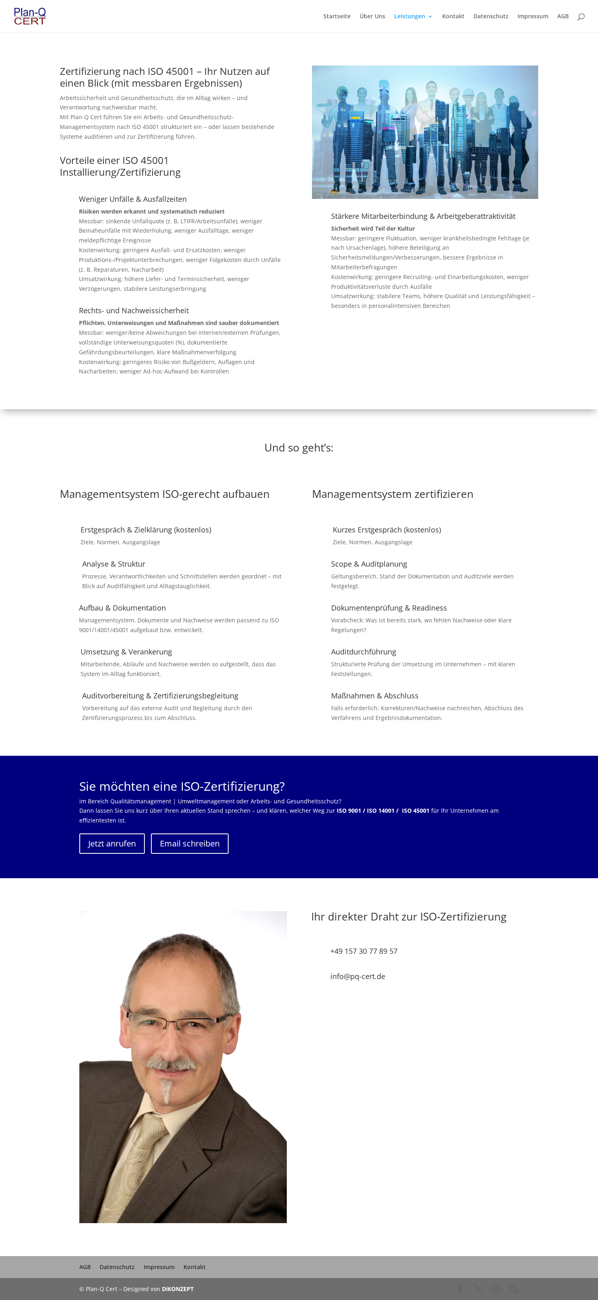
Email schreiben (190, 843)
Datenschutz (491, 16)
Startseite (337, 16)
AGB (563, 16)
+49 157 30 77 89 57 (363, 951)
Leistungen (409, 16)
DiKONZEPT (178, 1289)
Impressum (532, 16)
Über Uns (372, 16)
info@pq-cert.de (357, 976)
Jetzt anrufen (112, 843)
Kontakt (453, 16)
